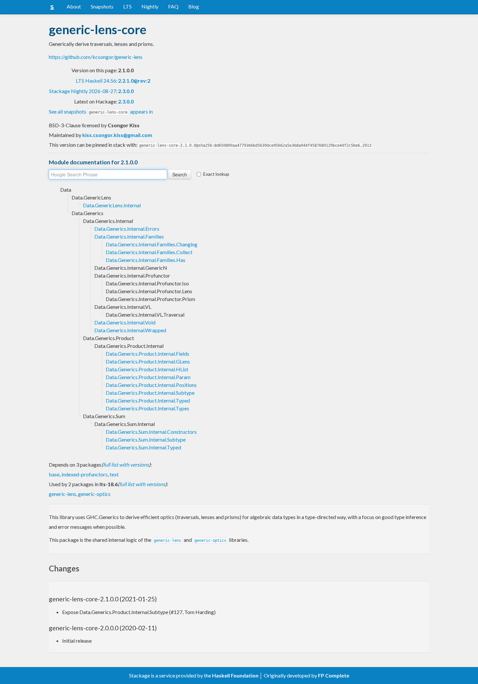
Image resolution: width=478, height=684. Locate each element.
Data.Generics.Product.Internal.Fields (147, 353)
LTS (127, 6)
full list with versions (126, 464)
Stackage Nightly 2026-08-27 (82, 91)
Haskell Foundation (235, 675)
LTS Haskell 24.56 (96, 80)
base (54, 474)
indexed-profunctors (84, 474)
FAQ (173, 6)
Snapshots (102, 6)
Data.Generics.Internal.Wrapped (130, 330)
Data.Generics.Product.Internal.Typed (148, 400)
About (74, 6)
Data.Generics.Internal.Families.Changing (151, 244)
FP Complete (333, 675)
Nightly (149, 6)
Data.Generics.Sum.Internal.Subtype (146, 439)
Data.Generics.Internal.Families (129, 236)
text (114, 474)
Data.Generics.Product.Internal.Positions (151, 385)
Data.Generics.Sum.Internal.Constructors (151, 432)
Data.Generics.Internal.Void (124, 322)
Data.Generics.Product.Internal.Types (147, 408)
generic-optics (94, 494)
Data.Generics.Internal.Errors (126, 229)
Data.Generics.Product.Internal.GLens (148, 361)
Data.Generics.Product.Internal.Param (148, 377)
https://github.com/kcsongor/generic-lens (95, 57)
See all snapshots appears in (101, 111)
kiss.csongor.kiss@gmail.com (117, 135)
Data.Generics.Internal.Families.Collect (149, 252)
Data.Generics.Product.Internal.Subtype (150, 393)
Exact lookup (216, 174)
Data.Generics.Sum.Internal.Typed (143, 447)
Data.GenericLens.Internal (112, 205)
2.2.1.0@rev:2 (134, 80)
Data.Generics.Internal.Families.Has (145, 260)
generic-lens (62, 494)
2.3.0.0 (126, 91)
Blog (193, 6)
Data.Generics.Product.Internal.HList (147, 369)
